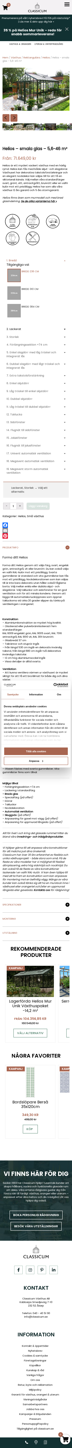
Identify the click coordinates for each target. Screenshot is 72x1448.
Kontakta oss (42, 890)
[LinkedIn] (53, 1270)
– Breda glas (10, 794)
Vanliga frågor (35, 1375)
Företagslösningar (35, 1360)
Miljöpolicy (35, 1389)
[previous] (6, 118)
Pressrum (35, 1419)
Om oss (35, 1380)
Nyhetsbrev (35, 1350)
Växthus (16, 57)
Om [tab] (59, 694)
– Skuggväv (10, 815)
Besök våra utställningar (36, 1226)
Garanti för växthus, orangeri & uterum (35, 1394)
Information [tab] (36, 694)
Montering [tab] (9, 919)
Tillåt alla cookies (36, 751)
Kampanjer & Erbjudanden (35, 1414)
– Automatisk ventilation (18, 811)
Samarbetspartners (35, 1404)
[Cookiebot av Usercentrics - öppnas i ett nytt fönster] (53, 685)
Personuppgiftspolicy (35, 1424)
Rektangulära (31, 57)
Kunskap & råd (35, 1370)
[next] (13, 118)
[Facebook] (5, 525)
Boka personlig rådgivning (36, 1215)
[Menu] (66, 4)
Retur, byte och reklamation (35, 1385)
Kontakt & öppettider (35, 1346)
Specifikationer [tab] (12, 905)
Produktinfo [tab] (10, 547)
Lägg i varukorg (38, 506)
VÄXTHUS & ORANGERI (20, 44)
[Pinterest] (5, 536)
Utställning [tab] (10, 933)
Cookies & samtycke (35, 1355)
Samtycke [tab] (13, 694)
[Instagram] (30, 1270)
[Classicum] (37, 7)
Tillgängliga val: (18, 265)
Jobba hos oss (35, 1409)
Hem (5, 57)
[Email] (5, 530)
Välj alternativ (30, 1033)
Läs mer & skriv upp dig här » (37, 21)
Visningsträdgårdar (35, 1399)
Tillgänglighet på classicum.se (35, 1428)
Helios (46, 57)
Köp (29, 1129)
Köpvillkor (35, 1365)
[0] (5, 10)
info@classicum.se (36, 1316)
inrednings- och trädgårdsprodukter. (40, 836)
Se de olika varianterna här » (39, 201)
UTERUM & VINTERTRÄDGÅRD (48, 44)
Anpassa (34, 760)
